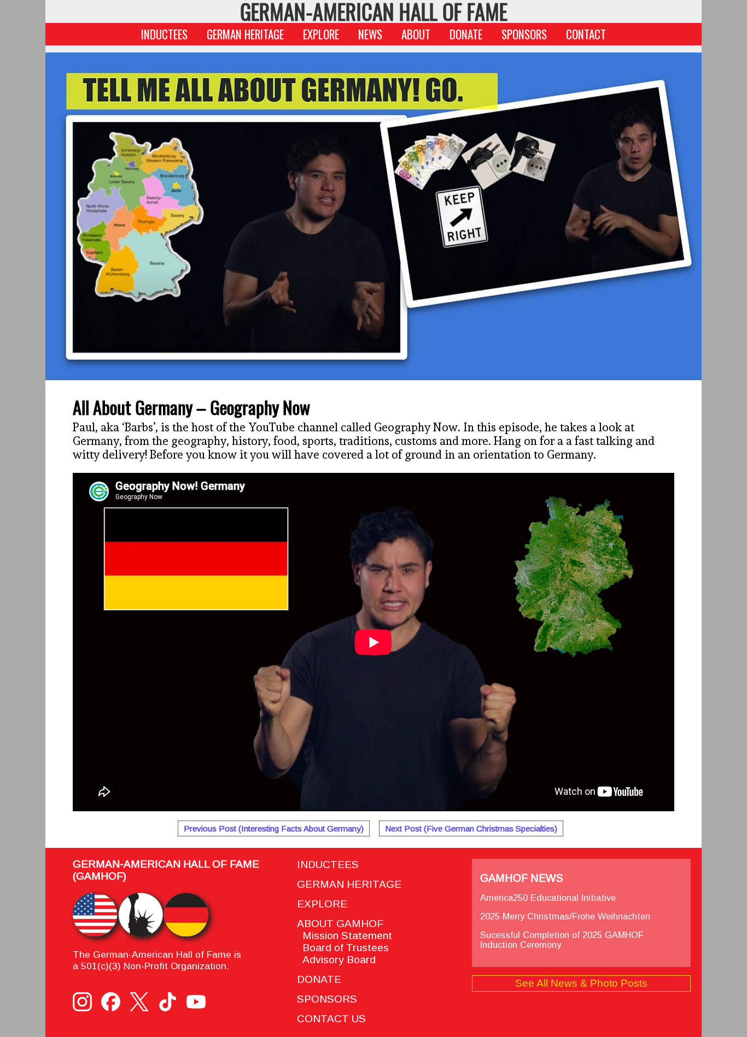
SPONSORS (524, 34)
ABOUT (415, 34)
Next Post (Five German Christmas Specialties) (471, 828)
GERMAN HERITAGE (245, 34)
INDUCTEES (164, 34)
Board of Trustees (343, 947)
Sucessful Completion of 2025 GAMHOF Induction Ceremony (562, 940)
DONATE (466, 34)
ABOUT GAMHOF (340, 923)
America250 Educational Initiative (548, 898)
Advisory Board (336, 959)
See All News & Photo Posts (581, 983)
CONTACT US (331, 1018)
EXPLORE (321, 34)
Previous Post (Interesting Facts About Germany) (274, 828)
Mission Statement (344, 935)
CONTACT (586, 34)
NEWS (370, 34)
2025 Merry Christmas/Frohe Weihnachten (565, 916)
